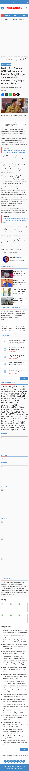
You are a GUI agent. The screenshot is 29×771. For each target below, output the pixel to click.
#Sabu (25, 19)
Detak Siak (13, 412)
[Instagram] (8, 761)
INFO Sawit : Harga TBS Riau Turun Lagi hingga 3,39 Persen (17, 349)
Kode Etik (25, 755)
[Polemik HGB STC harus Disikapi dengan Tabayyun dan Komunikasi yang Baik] (7, 283)
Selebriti (7, 430)
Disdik (6, 249)
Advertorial (8, 15)
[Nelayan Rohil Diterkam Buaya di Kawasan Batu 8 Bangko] (21, 317)
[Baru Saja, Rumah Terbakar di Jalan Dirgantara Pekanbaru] (7, 274)
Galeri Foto (9, 418)
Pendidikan (7, 427)
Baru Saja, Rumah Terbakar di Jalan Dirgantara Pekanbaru (20, 273)
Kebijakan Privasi (17, 755)
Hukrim (20, 343)
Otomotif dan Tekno (9, 425)
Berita (10, 343)
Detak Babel (6, 391)
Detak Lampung (13, 398)
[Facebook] (5, 761)
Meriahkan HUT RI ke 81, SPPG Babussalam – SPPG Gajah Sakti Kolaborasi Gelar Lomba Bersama (15, 676)
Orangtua (12, 249)
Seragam (4, 252)
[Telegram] (20, 761)
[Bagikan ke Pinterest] (14, 94)
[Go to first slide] (27, 308)
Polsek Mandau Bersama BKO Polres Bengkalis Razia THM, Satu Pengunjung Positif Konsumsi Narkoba (13, 658)
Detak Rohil (19, 325)
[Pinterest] (23, 761)
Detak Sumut (7, 416)
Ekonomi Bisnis (12, 351)
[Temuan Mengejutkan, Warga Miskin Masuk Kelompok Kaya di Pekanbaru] (7, 292)
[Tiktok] (17, 761)
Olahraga (19, 423)
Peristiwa (18, 427)
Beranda (3, 755)
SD (21, 249)
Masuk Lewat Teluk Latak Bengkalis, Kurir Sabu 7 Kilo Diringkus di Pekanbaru (17, 371)
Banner (15, 15)
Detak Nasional (10, 401)
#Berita (15, 19)
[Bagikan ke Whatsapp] (10, 94)
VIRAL (19, 429)
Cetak (5, 90)
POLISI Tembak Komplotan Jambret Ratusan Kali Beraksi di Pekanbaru (14, 151)
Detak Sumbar (21, 414)
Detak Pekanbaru (6, 64)
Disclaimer (9, 755)
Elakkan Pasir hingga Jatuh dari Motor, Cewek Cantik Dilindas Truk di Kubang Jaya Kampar (15, 724)
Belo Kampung (23, 15)
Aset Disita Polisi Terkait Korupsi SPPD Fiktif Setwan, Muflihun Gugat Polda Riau (15, 220)
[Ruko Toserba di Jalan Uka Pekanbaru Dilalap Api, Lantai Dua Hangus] (7, 301)
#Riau (20, 19)
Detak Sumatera (14, 413)
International (9, 421)
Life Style (8, 423)
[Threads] (11, 761)
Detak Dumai (12, 366)
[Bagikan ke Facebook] (2, 94)
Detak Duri (4, 325)
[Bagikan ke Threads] (18, 94)
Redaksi (19, 257)
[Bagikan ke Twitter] (6, 94)
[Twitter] (14, 761)
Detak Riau (15, 343)
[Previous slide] (25, 308)
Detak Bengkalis (13, 358)
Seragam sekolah (12, 252)
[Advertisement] (14, 38)
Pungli (17, 249)
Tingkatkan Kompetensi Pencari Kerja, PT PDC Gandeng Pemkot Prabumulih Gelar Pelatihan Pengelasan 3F (14, 683)
